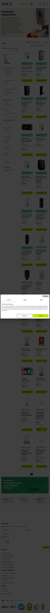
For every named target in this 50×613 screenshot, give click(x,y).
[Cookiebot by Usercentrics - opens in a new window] (43, 296)
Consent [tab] (8, 299)
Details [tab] (25, 299)
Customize (24, 315)
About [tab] (41, 299)
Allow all (41, 315)
